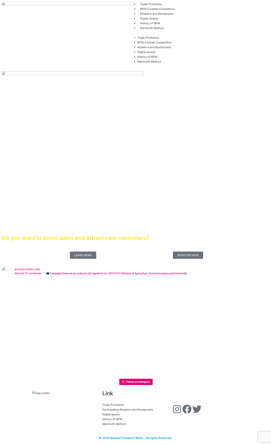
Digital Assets (149, 18)
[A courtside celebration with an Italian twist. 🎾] (82, 299)
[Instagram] (177, 409)
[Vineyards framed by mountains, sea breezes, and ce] (243, 313)
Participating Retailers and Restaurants (127, 409)
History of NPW (150, 23)
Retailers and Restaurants (157, 13)
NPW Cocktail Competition (157, 9)
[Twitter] (196, 409)
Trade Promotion (151, 4)
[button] (203, 33)
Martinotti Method (152, 28)
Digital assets (111, 414)
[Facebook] (187, 409)
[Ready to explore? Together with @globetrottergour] (189, 318)
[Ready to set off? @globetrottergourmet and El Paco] (28, 328)
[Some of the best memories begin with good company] (135, 304)
